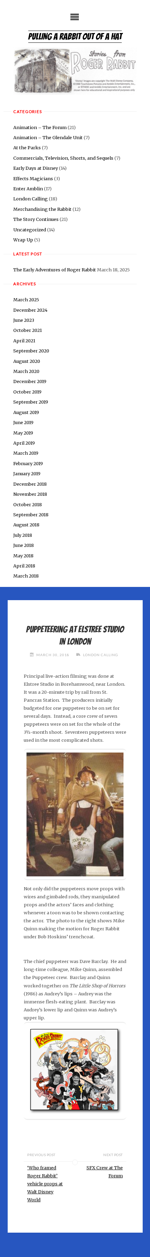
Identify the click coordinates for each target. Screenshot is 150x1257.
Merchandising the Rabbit (42, 209)
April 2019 (24, 443)
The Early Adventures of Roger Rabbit (54, 269)
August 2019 (26, 412)
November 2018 (30, 494)
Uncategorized (29, 229)
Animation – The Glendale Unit (48, 137)
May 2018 (23, 555)
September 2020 (31, 350)
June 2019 (23, 422)
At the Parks (27, 147)
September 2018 (30, 514)
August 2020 (26, 361)
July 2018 (22, 535)
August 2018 (26, 524)
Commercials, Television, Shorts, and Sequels (63, 158)
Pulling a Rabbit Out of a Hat (75, 36)
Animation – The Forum (40, 127)
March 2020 (26, 371)
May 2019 (23, 433)
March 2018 (26, 576)
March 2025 (26, 299)
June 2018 (23, 545)
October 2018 (27, 504)
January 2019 (26, 473)
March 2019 (25, 453)
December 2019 (29, 381)
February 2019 (28, 463)
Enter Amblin (28, 188)
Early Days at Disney (35, 168)
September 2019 (30, 402)
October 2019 (27, 392)
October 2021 (27, 330)
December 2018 (30, 484)
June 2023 (23, 320)
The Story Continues (36, 219)
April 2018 (24, 565)
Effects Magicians (33, 178)
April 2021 (24, 340)
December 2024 (30, 310)
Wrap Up (23, 239)
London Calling (30, 198)
